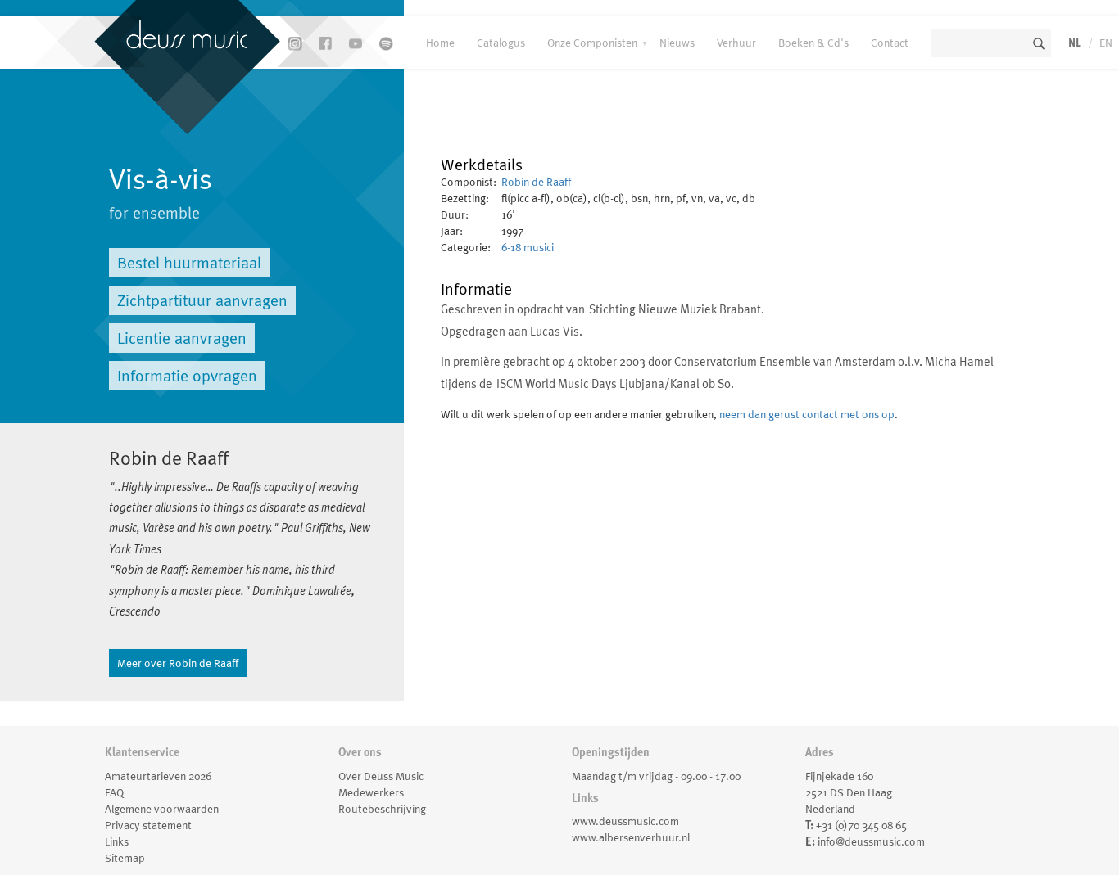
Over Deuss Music (381, 776)
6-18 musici (527, 247)
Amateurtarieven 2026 (158, 776)
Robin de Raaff (536, 181)
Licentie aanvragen (182, 338)
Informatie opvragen (187, 376)
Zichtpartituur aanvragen (202, 300)
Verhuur (736, 42)
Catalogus (501, 42)
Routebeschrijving (382, 808)
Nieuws (677, 42)
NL (1074, 42)
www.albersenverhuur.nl (631, 837)
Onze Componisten (592, 42)
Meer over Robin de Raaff (177, 663)
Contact (889, 42)
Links (117, 841)
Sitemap (125, 857)
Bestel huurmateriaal (189, 263)
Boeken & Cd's (813, 42)
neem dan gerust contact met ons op (807, 414)
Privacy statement (148, 825)
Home (440, 42)
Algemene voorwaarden (162, 808)
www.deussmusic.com (625, 821)
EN (1105, 42)
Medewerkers (371, 792)
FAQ (114, 792)
